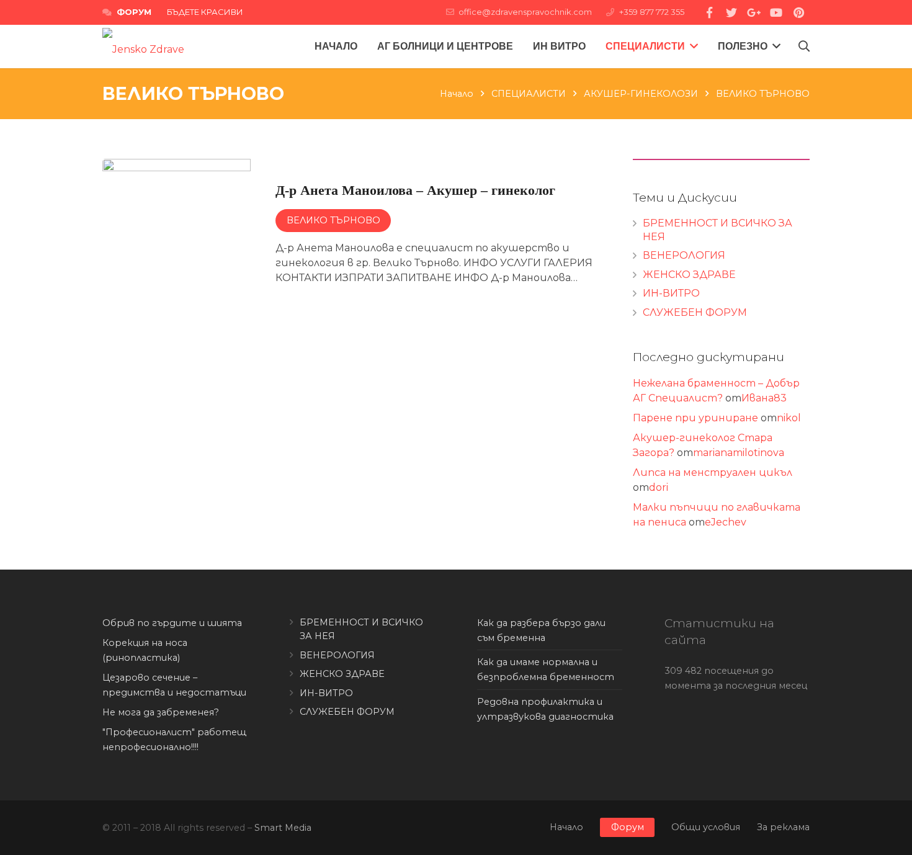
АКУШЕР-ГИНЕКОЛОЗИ (641, 93)
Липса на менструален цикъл (712, 472)
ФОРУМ (134, 12)
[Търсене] (804, 47)
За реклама (783, 827)
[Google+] (754, 12)
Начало (456, 93)
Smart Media (282, 827)
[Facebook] (709, 12)
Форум (627, 827)
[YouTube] (776, 12)
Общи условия (705, 827)
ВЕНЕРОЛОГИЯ (684, 255)
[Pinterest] (798, 12)
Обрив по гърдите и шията (172, 623)
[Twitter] (731, 12)
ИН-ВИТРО (671, 293)
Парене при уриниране (695, 418)
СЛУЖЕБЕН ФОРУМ (695, 312)
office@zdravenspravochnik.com (525, 12)
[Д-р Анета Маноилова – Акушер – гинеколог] (349, 233)
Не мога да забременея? (160, 712)
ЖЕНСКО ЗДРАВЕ (689, 274)
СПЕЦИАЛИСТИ (528, 93)
